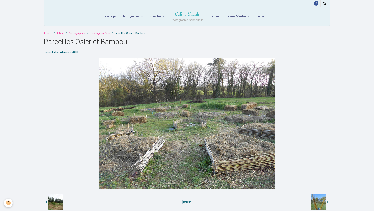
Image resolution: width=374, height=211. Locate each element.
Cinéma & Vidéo (236, 16)
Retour (187, 202)
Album (60, 33)
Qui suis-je (109, 16)
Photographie (130, 16)
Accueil (48, 33)
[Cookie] (8, 203)
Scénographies (77, 33)
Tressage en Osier (100, 33)
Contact (260, 16)
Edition (215, 16)
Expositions (156, 16)
